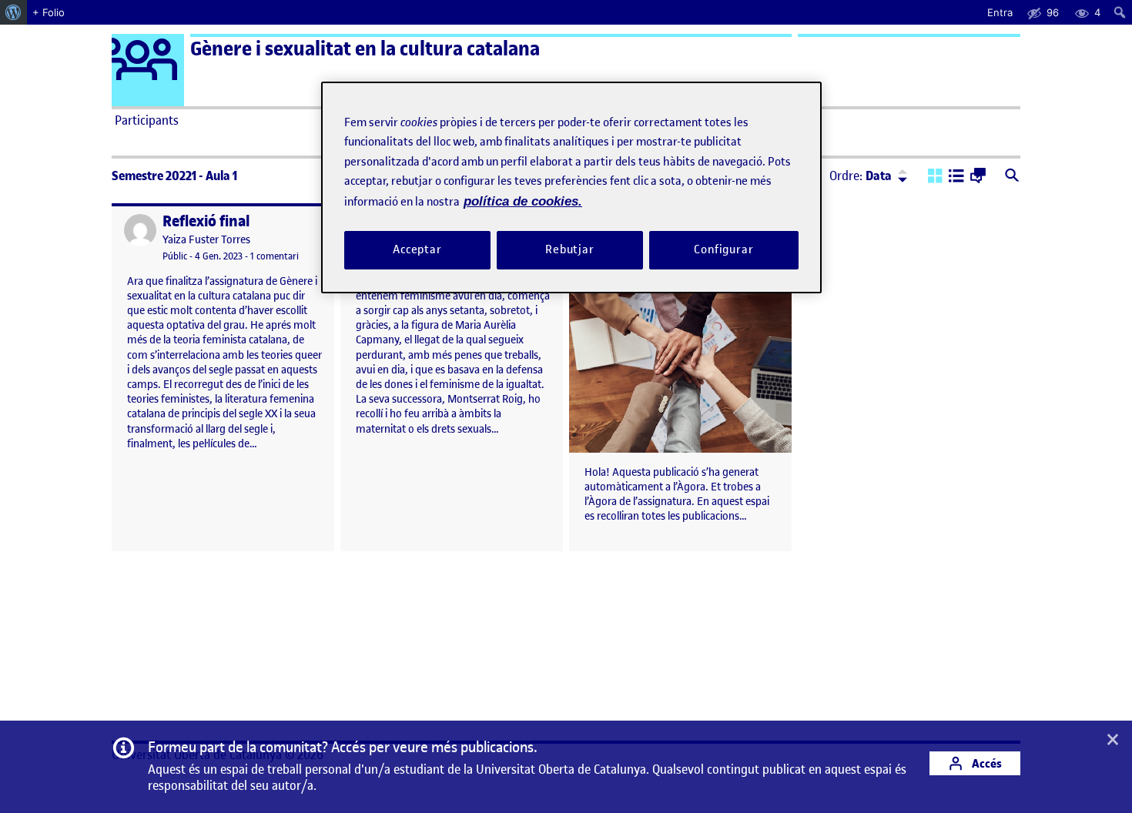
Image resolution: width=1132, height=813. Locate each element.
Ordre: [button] (860, 175)
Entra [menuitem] (1000, 12)
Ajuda (740, 120)
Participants (147, 120)
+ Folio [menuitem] (48, 12)
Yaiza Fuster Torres (206, 240)
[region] (571, 187)
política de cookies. (523, 201)
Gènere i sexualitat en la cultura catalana (365, 49)
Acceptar (417, 249)
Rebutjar (569, 249)
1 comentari (274, 256)
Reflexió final (206, 221)
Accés (986, 763)
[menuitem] (13, 12)
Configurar (724, 249)
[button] (935, 177)
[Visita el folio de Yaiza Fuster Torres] (140, 230)
